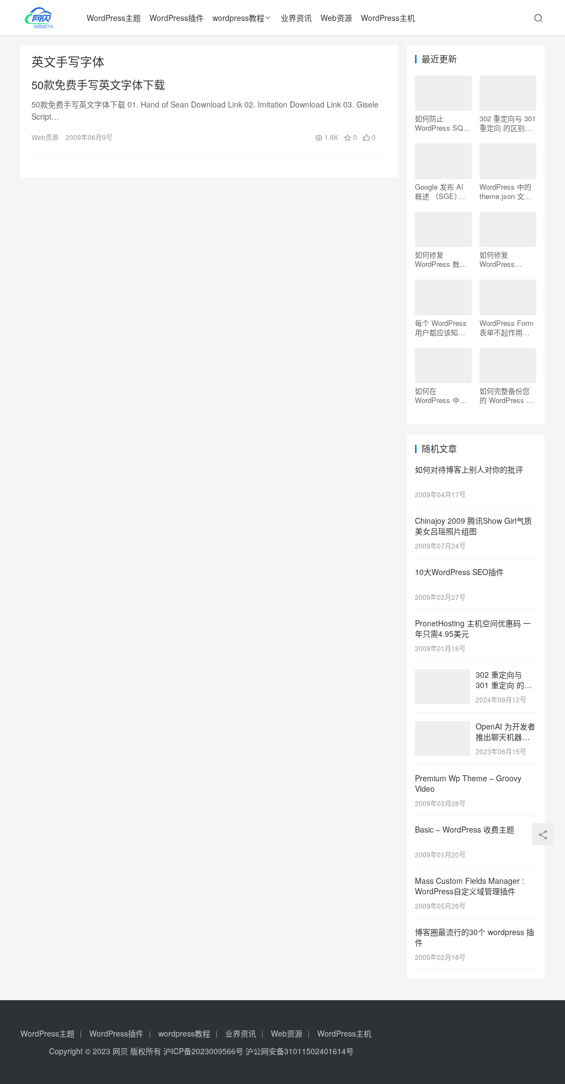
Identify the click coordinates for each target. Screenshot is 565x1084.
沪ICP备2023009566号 (204, 1050)
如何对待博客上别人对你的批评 (469, 469)
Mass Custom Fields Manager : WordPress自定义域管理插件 (469, 886)
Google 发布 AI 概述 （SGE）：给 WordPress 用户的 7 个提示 (442, 191)
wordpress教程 (238, 17)
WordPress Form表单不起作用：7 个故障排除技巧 (506, 327)
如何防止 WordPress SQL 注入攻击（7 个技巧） (443, 123)
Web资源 (336, 17)
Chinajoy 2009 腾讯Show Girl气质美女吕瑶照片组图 (473, 526)
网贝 (120, 1050)
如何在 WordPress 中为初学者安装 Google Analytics (442, 395)
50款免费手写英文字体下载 (98, 85)
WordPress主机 (388, 17)
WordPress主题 (114, 17)
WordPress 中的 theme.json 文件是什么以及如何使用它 (505, 191)
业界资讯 (296, 17)
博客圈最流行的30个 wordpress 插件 (474, 937)
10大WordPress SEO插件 (459, 571)
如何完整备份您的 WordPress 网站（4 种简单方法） (506, 395)
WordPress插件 (177, 17)
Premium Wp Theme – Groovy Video (468, 783)
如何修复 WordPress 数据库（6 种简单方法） (441, 259)
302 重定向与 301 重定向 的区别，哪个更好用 (507, 123)
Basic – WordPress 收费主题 (464, 829)
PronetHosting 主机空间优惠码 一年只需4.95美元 (473, 629)
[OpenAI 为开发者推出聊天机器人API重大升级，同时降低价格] (442, 727)
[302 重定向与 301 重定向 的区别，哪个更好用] (442, 675)
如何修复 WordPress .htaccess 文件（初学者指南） (504, 259)
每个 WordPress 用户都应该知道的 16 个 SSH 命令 (441, 327)
